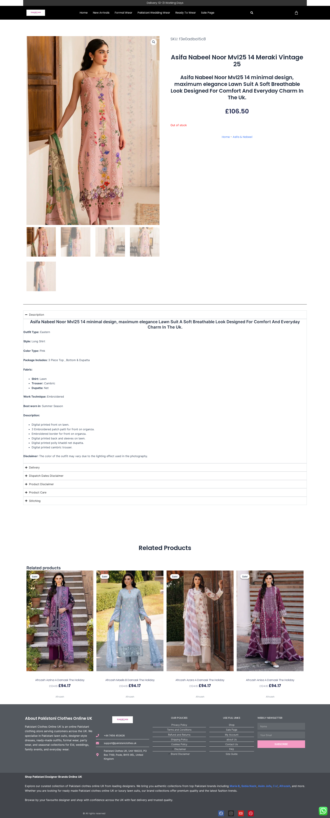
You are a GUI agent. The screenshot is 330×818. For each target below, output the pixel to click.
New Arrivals (101, 13)
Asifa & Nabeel (242, 137)
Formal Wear (123, 13)
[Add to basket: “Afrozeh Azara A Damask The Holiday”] (200, 674)
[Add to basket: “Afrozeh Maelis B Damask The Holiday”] (130, 674)
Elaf (275, 786)
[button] (252, 13)
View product (60, 692)
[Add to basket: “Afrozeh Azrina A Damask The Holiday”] (59, 674)
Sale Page (207, 13)
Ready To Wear (185, 13)
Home (84, 13)
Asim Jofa (264, 786)
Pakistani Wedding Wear (154, 13)
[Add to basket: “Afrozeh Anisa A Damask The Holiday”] (270, 674)
